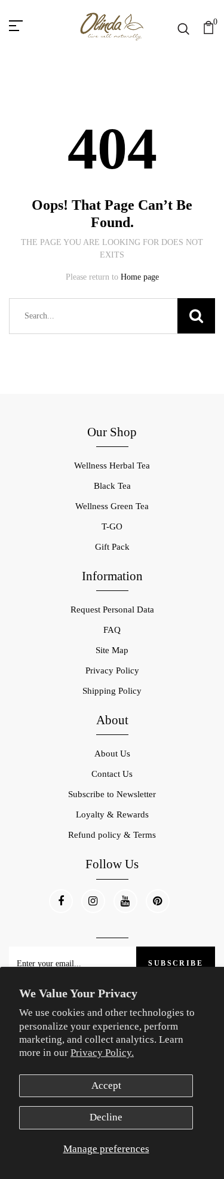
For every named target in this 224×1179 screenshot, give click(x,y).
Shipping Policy (112, 691)
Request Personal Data (112, 609)
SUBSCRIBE (175, 963)
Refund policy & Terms (112, 835)
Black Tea (112, 486)
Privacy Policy (112, 670)
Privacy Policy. (102, 1052)
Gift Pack (112, 547)
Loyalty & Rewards (112, 814)
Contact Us (112, 774)
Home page (140, 276)
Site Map (112, 650)
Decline (106, 1117)
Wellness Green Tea (112, 506)
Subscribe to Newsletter (112, 794)
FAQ (112, 630)
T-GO (112, 526)
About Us (112, 753)
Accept (106, 1085)
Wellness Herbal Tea (112, 465)
